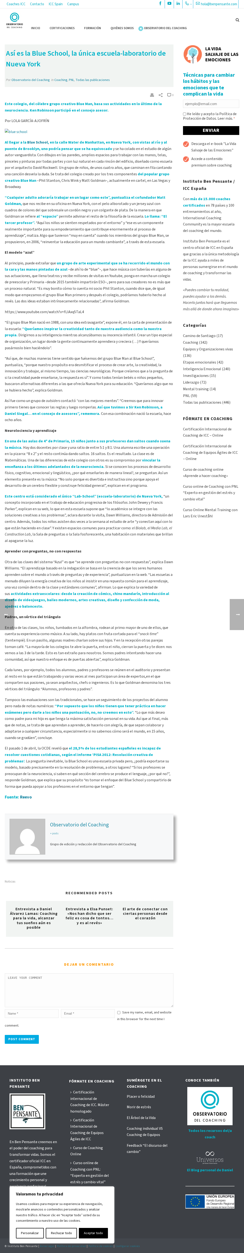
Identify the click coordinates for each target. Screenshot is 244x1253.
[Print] (152, 95)
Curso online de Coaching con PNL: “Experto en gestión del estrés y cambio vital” (89, 1172)
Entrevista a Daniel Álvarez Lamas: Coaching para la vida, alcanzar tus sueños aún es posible (34, 918)
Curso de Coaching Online (86, 1151)
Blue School (37, 142)
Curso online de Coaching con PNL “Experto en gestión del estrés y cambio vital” (210, 493)
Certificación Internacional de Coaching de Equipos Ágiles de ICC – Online (210, 452)
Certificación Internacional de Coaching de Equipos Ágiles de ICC (87, 1130)
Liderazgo (191, 382)
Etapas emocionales (199, 362)
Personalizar (30, 1233)
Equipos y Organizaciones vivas (208, 349)
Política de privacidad (71, 1246)
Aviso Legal (47, 1246)
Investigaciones (196, 376)
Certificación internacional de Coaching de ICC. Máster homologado (89, 1102)
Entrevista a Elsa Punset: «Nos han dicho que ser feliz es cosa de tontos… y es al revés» (89, 916)
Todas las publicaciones (93, 80)
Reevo (26, 797)
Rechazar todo (61, 1233)
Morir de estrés (139, 1107)
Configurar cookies (127, 1246)
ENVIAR (211, 130)
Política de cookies (100, 1246)
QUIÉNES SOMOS (122, 28)
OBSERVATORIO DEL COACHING (165, 28)
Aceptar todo (93, 1233)
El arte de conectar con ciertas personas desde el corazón (145, 913)
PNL (71, 80)
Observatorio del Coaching (30, 80)
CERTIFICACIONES (62, 28)
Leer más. (225, 118)
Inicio (35, 28)
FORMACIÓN (92, 28)
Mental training (196, 389)
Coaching (60, 80)
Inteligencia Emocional (202, 369)
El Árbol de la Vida (141, 1117)
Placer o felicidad (141, 1096)
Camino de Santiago (199, 336)
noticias (10, 881)
